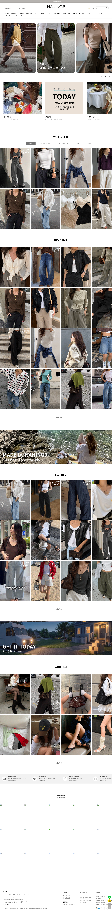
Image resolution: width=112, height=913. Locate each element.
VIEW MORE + (61, 417)
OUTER (64, 13)
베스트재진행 (29, 13)
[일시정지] (109, 77)
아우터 (90, 143)
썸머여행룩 (49, 13)
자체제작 (22, 13)
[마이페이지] (92, 8)
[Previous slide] (102, 77)
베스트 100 (6, 13)
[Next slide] (105, 77)
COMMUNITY (22, 8)
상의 (30, 143)
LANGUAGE (9, 8)
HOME (5, 894)
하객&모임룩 (57, 13)
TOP (69, 13)
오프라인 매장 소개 (25, 894)
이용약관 (18, 894)
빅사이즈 (15, 15)
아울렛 (42, 13)
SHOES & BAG (91, 13)
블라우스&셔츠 (45, 143)
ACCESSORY (100, 13)
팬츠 (78, 143)
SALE (21, 15)
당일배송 (36, 13)
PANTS (83, 13)
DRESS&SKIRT (76, 13)
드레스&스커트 (64, 143)
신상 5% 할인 (14, 13)
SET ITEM (8, 15)
